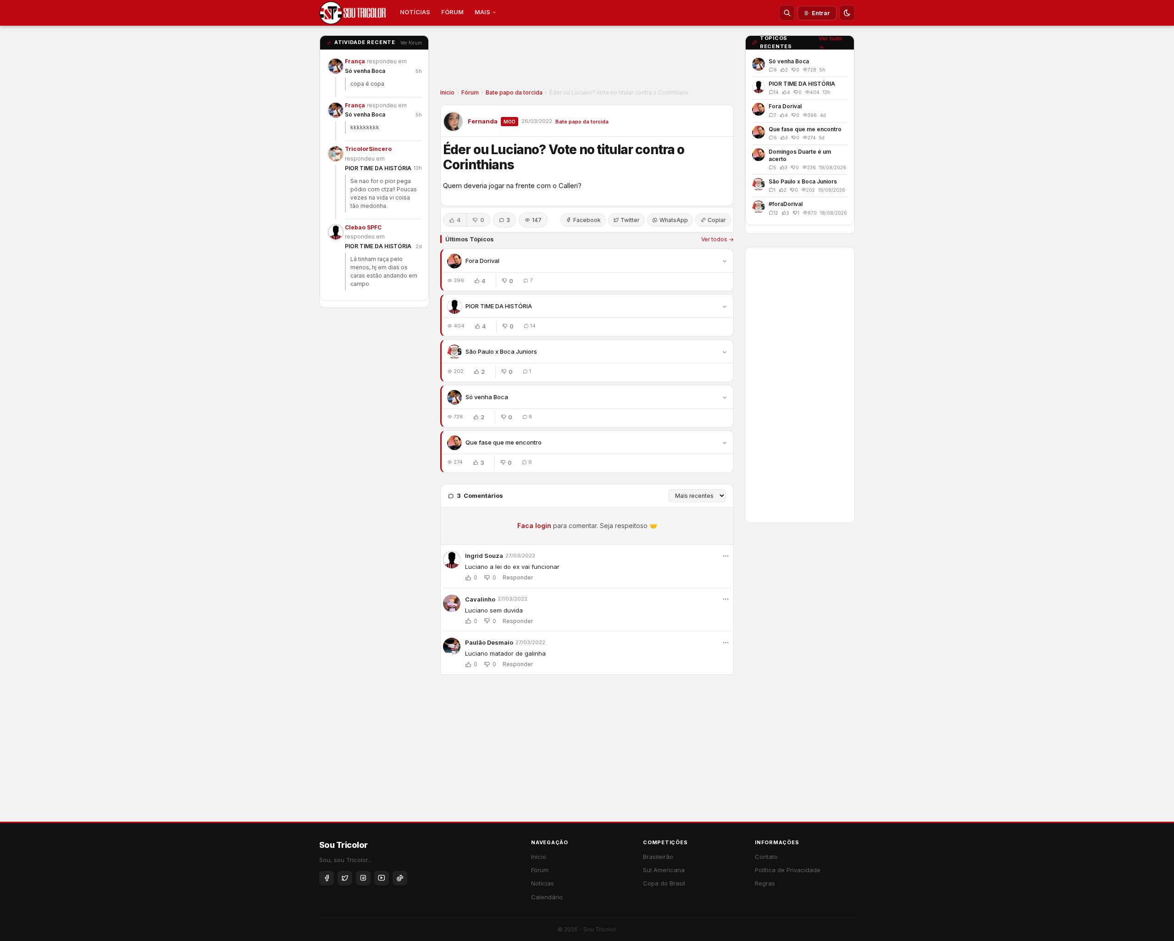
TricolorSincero (368, 148)
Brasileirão (658, 856)
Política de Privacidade (787, 870)
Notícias (542, 883)
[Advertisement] (587, 60)
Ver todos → (717, 239)
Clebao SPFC (363, 227)
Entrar (821, 13)
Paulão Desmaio (489, 642)
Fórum (470, 92)
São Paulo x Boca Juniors (501, 351)
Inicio (447, 92)
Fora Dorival (482, 260)
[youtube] (381, 878)
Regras (765, 883)
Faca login (534, 525)
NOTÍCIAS (415, 12)
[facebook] (326, 878)
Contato (766, 856)
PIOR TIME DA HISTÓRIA (378, 168)
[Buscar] (787, 13)
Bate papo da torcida (514, 92)
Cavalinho (480, 599)
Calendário (547, 897)
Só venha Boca (365, 70)
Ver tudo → (830, 42)
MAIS (482, 12)
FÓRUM (452, 12)
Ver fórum (411, 42)
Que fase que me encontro (503, 442)
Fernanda (483, 121)
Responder (518, 577)
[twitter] (345, 878)
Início (538, 856)
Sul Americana (664, 870)
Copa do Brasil (664, 883)
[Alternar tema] (847, 13)
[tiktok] (400, 878)
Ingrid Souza (484, 555)
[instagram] (363, 878)
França (355, 61)
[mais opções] (725, 556)
